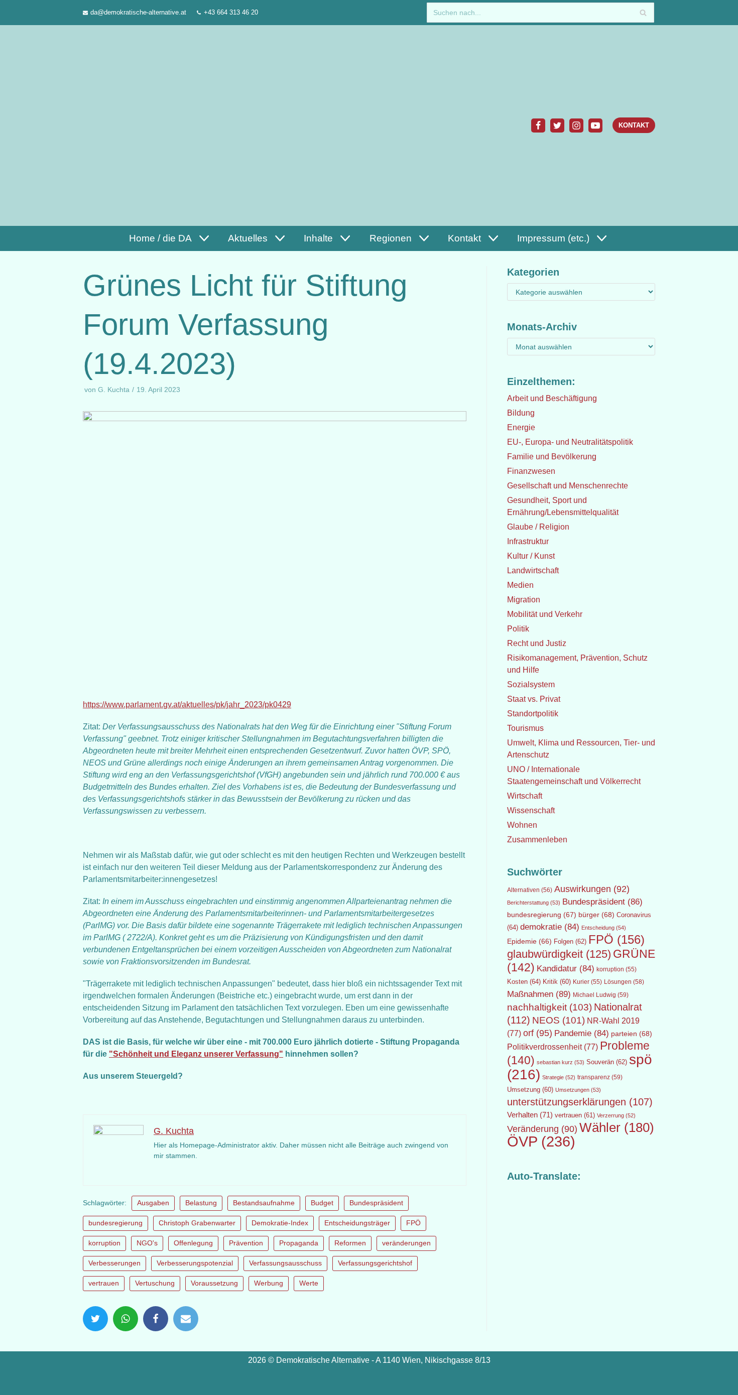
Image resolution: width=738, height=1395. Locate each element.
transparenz (600, 1077)
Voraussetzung (214, 1283)
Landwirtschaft (533, 570)
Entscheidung (603, 928)
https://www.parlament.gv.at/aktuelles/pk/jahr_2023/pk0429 (187, 704)
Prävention (246, 1243)
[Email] (185, 1318)
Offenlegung (193, 1243)
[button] (202, 238)
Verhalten (530, 1115)
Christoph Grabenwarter (197, 1223)
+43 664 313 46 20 (231, 12)
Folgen (570, 941)
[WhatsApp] (125, 1318)
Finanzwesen (531, 471)
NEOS (558, 1020)
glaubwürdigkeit (559, 954)
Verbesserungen (114, 1263)
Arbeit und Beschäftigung (552, 398)
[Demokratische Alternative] (131, 125)
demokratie (549, 927)
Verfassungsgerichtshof (375, 1263)
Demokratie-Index (280, 1223)
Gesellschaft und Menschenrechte (567, 485)
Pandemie (581, 1033)
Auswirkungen (592, 889)
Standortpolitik (532, 713)
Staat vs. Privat (533, 699)
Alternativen (529, 890)
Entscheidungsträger (357, 1223)
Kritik (557, 981)
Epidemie (529, 941)
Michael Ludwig (601, 994)
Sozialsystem (531, 684)
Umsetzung (530, 1089)
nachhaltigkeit (549, 1007)
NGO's (147, 1243)
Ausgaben (153, 1203)
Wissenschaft (531, 810)
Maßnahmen (539, 994)
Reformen (350, 1243)
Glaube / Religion (538, 527)
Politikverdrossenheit (552, 1047)
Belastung (201, 1203)
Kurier (587, 982)
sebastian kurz (560, 1062)
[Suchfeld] (643, 13)
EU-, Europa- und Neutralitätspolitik (570, 442)
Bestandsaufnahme (264, 1203)
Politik (518, 628)
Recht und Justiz (536, 643)
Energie (521, 427)
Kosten (524, 981)
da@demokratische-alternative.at (138, 12)
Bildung (521, 413)
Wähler (616, 1127)
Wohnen (522, 825)
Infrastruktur (528, 541)
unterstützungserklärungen (580, 1101)
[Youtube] (595, 125)
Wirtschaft (524, 796)
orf (537, 1033)
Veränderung (542, 1129)
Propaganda (298, 1243)
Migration (523, 599)
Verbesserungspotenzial (195, 1263)
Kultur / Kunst (531, 556)
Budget (322, 1203)
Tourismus (525, 728)
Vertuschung (155, 1283)
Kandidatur (565, 968)
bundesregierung (115, 1223)
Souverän (606, 1062)
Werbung (268, 1283)
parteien (631, 1034)
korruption (104, 1243)
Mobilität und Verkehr (544, 614)
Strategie (558, 1077)
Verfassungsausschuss (285, 1263)
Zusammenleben (537, 839)
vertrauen (103, 1283)
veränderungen (406, 1243)
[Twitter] (557, 125)
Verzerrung (616, 1115)
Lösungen (624, 981)
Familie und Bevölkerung (551, 456)
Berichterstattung (533, 903)
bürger (596, 915)
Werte (308, 1283)
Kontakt (634, 125)
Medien (520, 585)
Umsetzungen (578, 1090)
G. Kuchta (114, 390)
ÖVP (541, 1141)
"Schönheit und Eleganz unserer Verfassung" (196, 1054)
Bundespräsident (376, 1203)
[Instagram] (576, 125)
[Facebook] (538, 125)
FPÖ (413, 1223)
